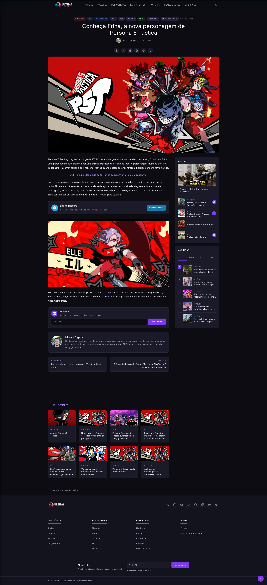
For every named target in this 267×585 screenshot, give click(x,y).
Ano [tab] (212, 258)
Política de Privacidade (191, 533)
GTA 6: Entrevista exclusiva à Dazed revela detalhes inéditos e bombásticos (205, 308)
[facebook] (195, 504)
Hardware (140, 528)
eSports (140, 533)
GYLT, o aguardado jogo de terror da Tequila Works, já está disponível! (108, 175)
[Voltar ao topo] (261, 579)
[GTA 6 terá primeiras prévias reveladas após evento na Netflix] (187, 281)
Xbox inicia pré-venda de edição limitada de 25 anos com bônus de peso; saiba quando (205, 271)
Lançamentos (138, 5)
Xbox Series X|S (169, 19)
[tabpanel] (197, 294)
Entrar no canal (156, 208)
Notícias (88, 5)
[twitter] (167, 504)
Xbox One (153, 19)
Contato (184, 528)
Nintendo (79, 19)
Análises (102, 5)
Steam (111, 296)
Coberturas (141, 538)
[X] (123, 50)
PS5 (121, 19)
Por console (118, 5)
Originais (52, 533)
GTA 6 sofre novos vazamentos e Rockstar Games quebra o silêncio (205, 295)
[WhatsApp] (116, 50)
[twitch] (202, 504)
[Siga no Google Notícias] (143, 50)
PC (90, 19)
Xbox (141, 19)
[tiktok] (188, 504)
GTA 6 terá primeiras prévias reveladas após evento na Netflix (204, 283)
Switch (131, 19)
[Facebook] (130, 50)
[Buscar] (216, 5)
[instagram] (174, 504)
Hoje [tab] (182, 258)
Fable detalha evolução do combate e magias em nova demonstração (205, 320)
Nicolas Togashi (130, 40)
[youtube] (181, 504)
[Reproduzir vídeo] (108, 253)
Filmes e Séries (172, 5)
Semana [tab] (192, 258)
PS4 (113, 19)
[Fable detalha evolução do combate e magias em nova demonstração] (187, 318)
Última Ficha (60, 581)
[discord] (209, 504)
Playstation (101, 19)
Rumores (155, 5)
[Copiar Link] (150, 50)
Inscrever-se (156, 322)
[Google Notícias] (216, 504)
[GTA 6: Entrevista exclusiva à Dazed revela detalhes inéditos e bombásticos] (187, 306)
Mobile (95, 548)
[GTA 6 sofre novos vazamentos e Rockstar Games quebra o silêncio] (187, 294)
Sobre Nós (190, 5)
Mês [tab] (202, 258)
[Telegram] (136, 50)
